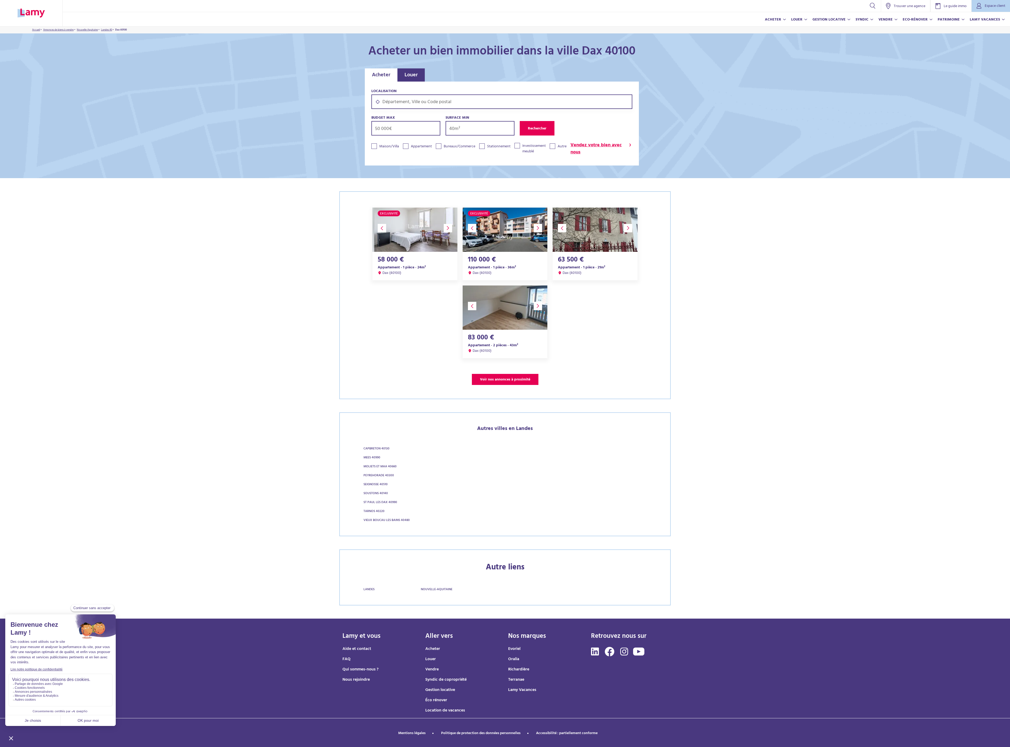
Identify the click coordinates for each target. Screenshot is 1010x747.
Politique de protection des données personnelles (481, 733)
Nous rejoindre (356, 680)
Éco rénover (436, 700)
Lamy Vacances (522, 690)
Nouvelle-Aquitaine (436, 590)
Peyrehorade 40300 (378, 476)
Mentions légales (412, 733)
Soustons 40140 (375, 494)
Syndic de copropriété (446, 680)
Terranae (516, 680)
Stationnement (499, 146)
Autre (562, 146)
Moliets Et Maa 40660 (380, 467)
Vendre (432, 670)
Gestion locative (440, 690)
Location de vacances (445, 711)
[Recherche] (872, 6)
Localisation (384, 91)
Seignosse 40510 (375, 485)
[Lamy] (31, 13)
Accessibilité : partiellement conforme (567, 733)
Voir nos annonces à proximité (505, 379)
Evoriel (514, 649)
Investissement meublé (534, 148)
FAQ (346, 659)
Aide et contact (356, 649)
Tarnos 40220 (374, 511)
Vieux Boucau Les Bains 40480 (386, 520)
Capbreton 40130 (376, 449)
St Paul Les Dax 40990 (380, 502)
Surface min (457, 118)
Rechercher (537, 128)
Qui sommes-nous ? (360, 670)
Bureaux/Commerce (459, 146)
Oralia (513, 659)
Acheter (381, 75)
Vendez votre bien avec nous (596, 149)
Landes (369, 590)
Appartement (421, 146)
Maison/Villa (389, 146)
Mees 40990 (371, 458)
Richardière (518, 670)
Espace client (995, 6)
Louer (411, 75)
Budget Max (383, 118)
